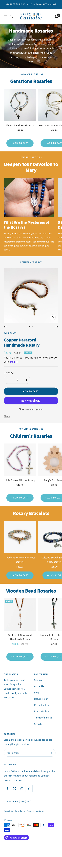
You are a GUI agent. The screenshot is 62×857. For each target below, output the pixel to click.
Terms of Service (43, 717)
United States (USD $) (16, 801)
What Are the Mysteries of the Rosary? (26, 224)
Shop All (38, 680)
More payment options (31, 409)
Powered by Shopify (36, 811)
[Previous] (5, 327)
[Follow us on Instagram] (21, 788)
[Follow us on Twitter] (14, 788)
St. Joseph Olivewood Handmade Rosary (20, 637)
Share (7, 416)
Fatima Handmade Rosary (20, 125)
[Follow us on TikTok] (28, 788)
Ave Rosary (10, 333)
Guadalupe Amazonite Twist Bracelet (20, 560)
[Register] (51, 753)
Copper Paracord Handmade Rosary (22, 342)
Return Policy (41, 699)
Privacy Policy (41, 711)
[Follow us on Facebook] (7, 788)
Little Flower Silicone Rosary (20, 480)
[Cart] (56, 16)
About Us (39, 686)
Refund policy (41, 705)
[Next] (56, 327)
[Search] (11, 16)
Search (38, 724)
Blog (36, 692)
